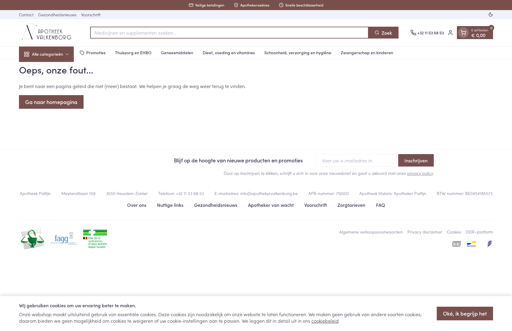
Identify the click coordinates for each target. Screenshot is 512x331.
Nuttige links (170, 205)
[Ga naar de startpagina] (48, 32)
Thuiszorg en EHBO (133, 52)
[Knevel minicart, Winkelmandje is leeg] (463, 32)
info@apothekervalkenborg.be (269, 193)
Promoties (95, 52)
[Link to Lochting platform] (489, 243)
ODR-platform (479, 232)
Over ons (136, 205)
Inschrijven (416, 160)
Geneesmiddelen (177, 52)
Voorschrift (90, 14)
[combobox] (229, 33)
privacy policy (420, 173)
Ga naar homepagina (51, 101)
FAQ (380, 205)
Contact (26, 14)
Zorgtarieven (351, 205)
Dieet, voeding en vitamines (229, 52)
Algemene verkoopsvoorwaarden (371, 232)
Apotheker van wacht (271, 205)
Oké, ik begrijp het (465, 313)
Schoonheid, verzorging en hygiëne (297, 52)
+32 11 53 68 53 (190, 193)
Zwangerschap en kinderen (367, 52)
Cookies (454, 232)
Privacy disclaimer (424, 232)
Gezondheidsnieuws (57, 14)
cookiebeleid (325, 320)
